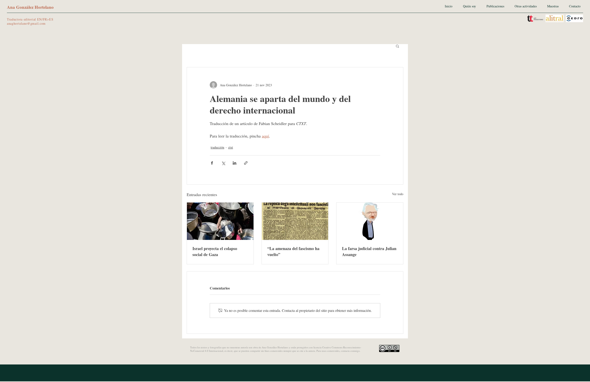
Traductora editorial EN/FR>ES (30, 19)
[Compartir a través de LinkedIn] (234, 163)
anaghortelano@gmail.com (26, 23)
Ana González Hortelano (30, 7)
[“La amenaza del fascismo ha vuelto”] (295, 221)
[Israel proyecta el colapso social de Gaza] (220, 221)
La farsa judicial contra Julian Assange (369, 251)
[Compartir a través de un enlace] (246, 163)
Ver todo (397, 194)
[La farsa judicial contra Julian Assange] (369, 221)
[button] (397, 46)
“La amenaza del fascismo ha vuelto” (293, 251)
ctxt (230, 147)
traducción (217, 147)
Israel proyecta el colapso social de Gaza (214, 251)
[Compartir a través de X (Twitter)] (223, 163)
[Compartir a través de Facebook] (212, 163)
